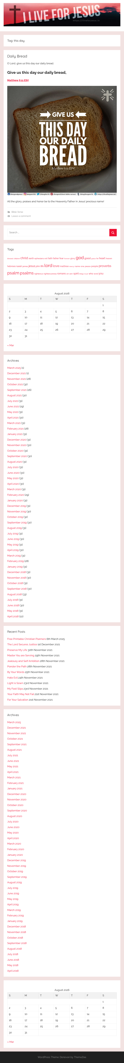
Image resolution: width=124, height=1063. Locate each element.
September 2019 (17, 522)
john (38, 266)
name (77, 266)
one (82, 266)
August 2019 (14, 527)
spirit (76, 273)
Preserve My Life (17, 649)
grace (93, 258)
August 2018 (14, 594)
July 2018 (12, 599)
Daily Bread (17, 56)
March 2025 (14, 367)
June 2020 (13, 472)
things (81, 274)
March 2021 (14, 423)
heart (102, 258)
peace (88, 266)
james (25, 266)
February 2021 (15, 428)
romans (61, 273)
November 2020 (16, 445)
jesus (32, 266)
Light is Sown (15, 683)
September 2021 (16, 389)
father (56, 258)
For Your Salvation (17, 699)
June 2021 (13, 406)
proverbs (105, 266)
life (42, 266)
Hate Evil (12, 677)
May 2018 (12, 610)
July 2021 (12, 400)
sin (67, 274)
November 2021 (16, 378)
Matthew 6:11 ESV (18, 80)
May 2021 (12, 411)
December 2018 (16, 572)
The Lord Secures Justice (22, 644)
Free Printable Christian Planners (26, 638)
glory (72, 258)
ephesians (39, 258)
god (80, 257)
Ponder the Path (17, 666)
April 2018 (13, 616)
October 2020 (15, 450)
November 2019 (16, 511)
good (87, 258)
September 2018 (17, 588)
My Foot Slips (15, 688)
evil (45, 258)
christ (24, 258)
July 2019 (12, 533)
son (71, 274)
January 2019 (15, 566)
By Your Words (15, 672)
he (97, 258)
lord (48, 265)
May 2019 (12, 544)
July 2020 (12, 467)
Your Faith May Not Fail (20, 694)
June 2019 (13, 538)
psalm (13, 272)
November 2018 (16, 577)
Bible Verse (17, 212)
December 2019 (16, 505)
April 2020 (13, 483)
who (91, 273)
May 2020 (13, 478)
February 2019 (15, 561)
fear (61, 258)
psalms (27, 272)
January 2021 (14, 434)
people (94, 266)
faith (50, 258)
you (101, 273)
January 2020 (15, 500)
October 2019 (15, 516)
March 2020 (14, 489)
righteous (38, 274)
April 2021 (12, 417)
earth (31, 258)
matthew (64, 266)
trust (86, 274)
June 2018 (13, 605)
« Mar (10, 345)
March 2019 (14, 555)
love (56, 266)
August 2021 (14, 395)
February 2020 (15, 494)
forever (67, 258)
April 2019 (13, 550)
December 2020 (16, 439)
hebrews (11, 266)
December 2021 (16, 373)
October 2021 (15, 384)
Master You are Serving (20, 655)
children (17, 258)
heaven (109, 258)
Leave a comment (21, 216)
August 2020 (14, 461)
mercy (71, 266)
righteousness (50, 274)
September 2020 (17, 456)
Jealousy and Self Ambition (23, 661)
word (96, 274)
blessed (10, 258)
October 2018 (15, 583)
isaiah (19, 266)
